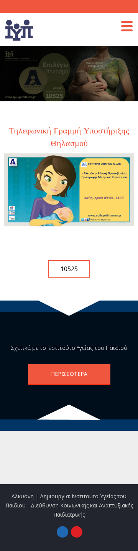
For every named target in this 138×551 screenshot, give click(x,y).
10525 (69, 269)
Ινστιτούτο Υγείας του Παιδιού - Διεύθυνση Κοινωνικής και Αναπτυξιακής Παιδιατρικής (69, 505)
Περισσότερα (69, 373)
